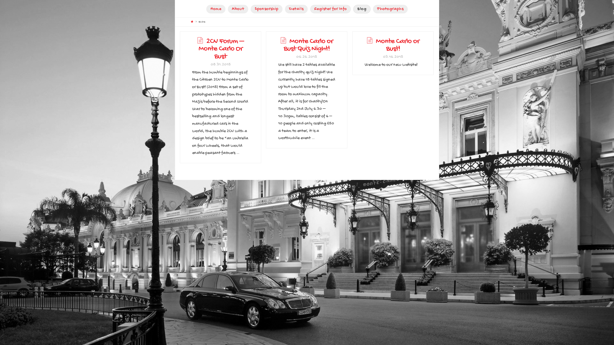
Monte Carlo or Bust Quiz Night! (308, 45)
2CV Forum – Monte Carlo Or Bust (221, 49)
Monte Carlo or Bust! (397, 45)
